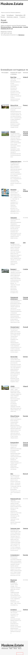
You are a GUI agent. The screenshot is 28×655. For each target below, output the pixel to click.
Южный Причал (14, 416)
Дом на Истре (14, 105)
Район (10, 648)
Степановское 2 (14, 555)
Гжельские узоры (15, 528)
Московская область (6, 27)
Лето (11, 473)
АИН (24, 242)
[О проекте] (22, 17)
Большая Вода (14, 442)
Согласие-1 (13, 609)
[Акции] (3, 15)
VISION (12, 386)
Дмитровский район (17, 27)
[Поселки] (3, 17)
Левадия (12, 131)
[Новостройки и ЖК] (20, 15)
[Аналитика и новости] (12, 17)
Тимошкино (13, 217)
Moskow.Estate (12, 4)
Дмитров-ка (21, 34)
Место (19, 648)
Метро (15, 648)
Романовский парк (15, 498)
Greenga (25, 356)
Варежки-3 (13, 269)
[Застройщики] (10, 15)
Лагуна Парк (13, 356)
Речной (12, 242)
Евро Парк (13, 77)
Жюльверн (13, 189)
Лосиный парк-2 (14, 327)
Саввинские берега (15, 161)
